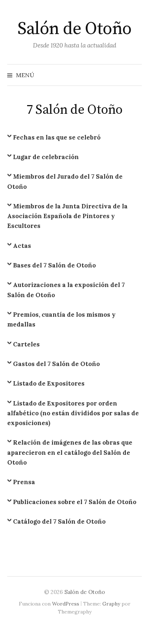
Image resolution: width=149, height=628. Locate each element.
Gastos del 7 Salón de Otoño (56, 364)
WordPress (65, 603)
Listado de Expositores (49, 383)
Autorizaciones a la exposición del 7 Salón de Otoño (66, 290)
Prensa (24, 482)
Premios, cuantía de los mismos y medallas (61, 319)
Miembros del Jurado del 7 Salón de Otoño (65, 181)
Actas (22, 246)
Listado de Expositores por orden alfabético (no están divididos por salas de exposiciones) (73, 413)
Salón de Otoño (74, 29)
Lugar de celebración (46, 157)
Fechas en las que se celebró (57, 137)
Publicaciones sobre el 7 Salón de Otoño (74, 502)
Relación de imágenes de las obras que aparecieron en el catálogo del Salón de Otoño (69, 452)
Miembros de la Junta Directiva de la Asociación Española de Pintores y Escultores (67, 216)
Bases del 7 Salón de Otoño (54, 265)
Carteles (26, 344)
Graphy (111, 603)
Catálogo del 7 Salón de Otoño (59, 521)
